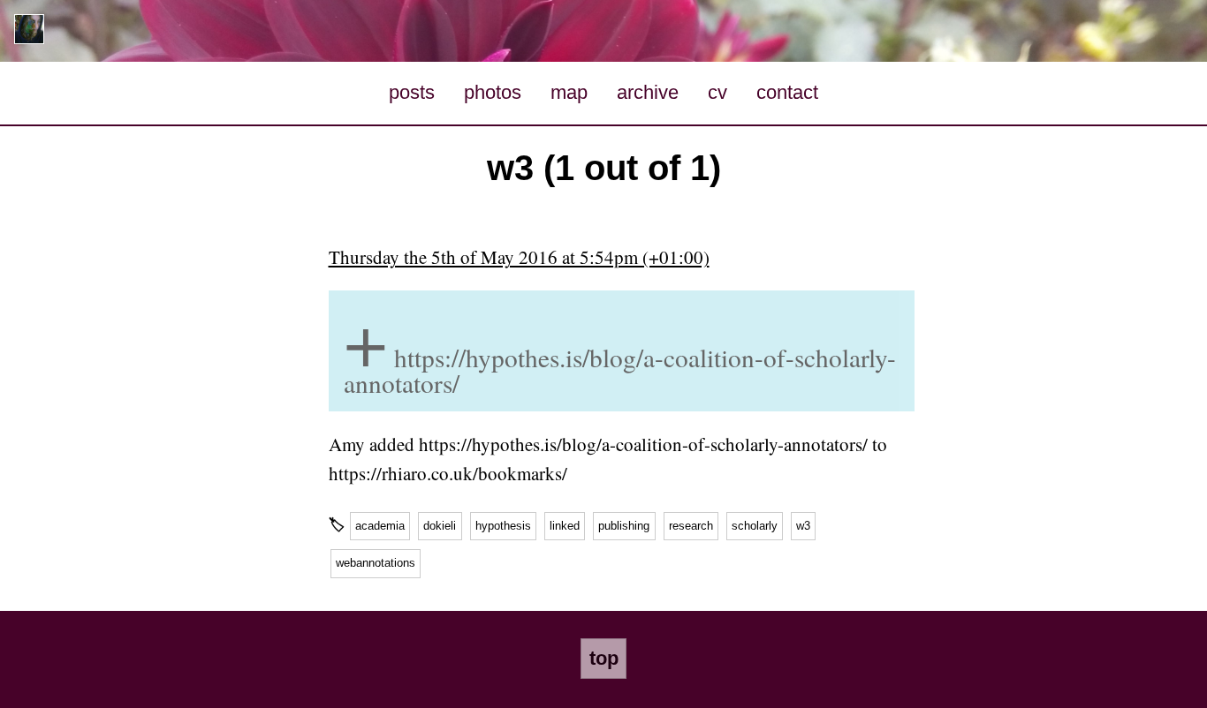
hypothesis (503, 525)
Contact (787, 92)
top (604, 658)
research (691, 525)
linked (565, 525)
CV (717, 92)
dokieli (439, 525)
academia (380, 525)
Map (569, 92)
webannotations (375, 562)
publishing (623, 525)
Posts (412, 92)
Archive (648, 92)
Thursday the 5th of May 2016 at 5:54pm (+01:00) (519, 257)
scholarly (755, 525)
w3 (803, 525)
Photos (492, 92)
